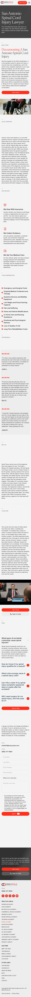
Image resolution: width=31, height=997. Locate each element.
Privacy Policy (20, 808)
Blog (3, 973)
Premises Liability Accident (10, 939)
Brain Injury (5, 927)
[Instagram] (10, 895)
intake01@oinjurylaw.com (10, 745)
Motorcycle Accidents (9, 909)
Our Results (5, 968)
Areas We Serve (6, 970)
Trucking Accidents (8, 919)
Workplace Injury (7, 904)
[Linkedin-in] (6, 895)
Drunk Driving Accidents (9, 917)
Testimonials (6, 951)
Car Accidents (6, 906)
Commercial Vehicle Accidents (11, 912)
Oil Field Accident (7, 929)
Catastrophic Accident (9, 937)
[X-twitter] (13, 895)
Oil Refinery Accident (8, 934)
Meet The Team (6, 948)
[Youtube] (17, 895)
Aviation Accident (7, 924)
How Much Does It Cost (9, 975)
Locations (5, 958)
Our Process (5, 965)
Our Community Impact (9, 956)
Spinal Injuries (6, 922)
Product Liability (7, 942)
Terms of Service (8, 809)
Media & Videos (6, 953)
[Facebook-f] (3, 895)
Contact (4, 980)
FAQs (3, 978)
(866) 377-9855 (7, 751)
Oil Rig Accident (7, 932)
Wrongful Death (7, 914)
